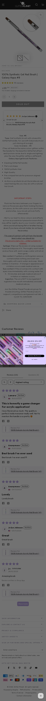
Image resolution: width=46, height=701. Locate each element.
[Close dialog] (45, 337)
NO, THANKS (34, 359)
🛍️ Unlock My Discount (34, 355)
